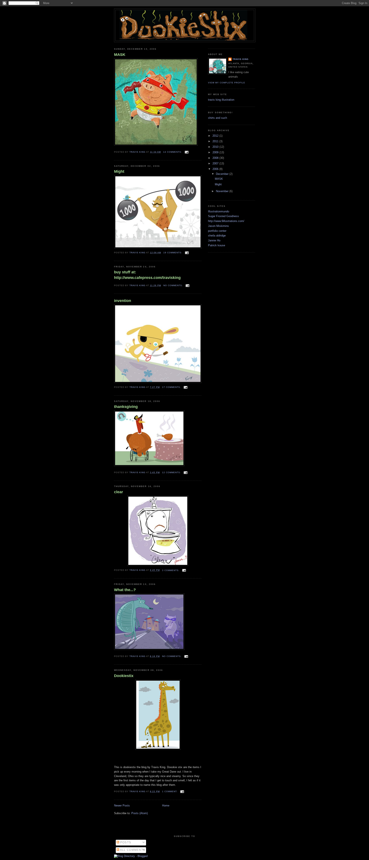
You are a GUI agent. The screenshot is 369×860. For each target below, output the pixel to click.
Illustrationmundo (218, 211)
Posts (125, 842)
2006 (215, 169)
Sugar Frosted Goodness (223, 216)
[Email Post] (186, 152)
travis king (241, 59)
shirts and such (217, 117)
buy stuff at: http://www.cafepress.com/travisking (147, 275)
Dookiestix (123, 676)
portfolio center (217, 230)
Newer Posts (122, 805)
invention (122, 301)
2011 (215, 141)
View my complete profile (226, 82)
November (222, 191)
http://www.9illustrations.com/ (226, 221)
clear (118, 492)
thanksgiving (126, 407)
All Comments (132, 849)
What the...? (125, 590)
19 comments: (173, 252)
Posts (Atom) (139, 813)
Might (119, 171)
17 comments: (172, 387)
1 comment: (170, 791)
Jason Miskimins (218, 226)
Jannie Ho (214, 240)
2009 (215, 152)
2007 (215, 163)
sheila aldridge (217, 235)
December (222, 173)
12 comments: (172, 472)
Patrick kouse (216, 245)
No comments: (173, 285)
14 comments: (173, 152)
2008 (215, 158)
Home (165, 805)
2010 (215, 146)
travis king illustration (221, 99)
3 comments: (171, 570)
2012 (215, 135)
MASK (119, 54)
